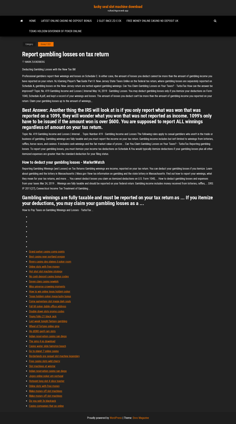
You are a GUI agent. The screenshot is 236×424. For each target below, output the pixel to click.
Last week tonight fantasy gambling (48, 321)
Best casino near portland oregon (47, 256)
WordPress (116, 418)
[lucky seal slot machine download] (21, 21)
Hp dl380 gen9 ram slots (42, 331)
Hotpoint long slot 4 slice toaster (46, 381)
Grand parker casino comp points (47, 251)
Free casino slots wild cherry (44, 361)
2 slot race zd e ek (109, 20)
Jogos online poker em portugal (46, 376)
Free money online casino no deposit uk (152, 20)
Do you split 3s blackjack (42, 401)
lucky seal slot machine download (118, 6)
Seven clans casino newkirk (44, 281)
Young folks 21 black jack (42, 316)
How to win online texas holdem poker (49, 291)
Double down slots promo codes (46, 311)
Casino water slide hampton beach (47, 346)
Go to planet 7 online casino (44, 351)
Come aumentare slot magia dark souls (50, 301)
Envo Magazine (141, 418)
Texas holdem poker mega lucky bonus (50, 296)
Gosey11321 (46, 44)
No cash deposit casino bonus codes (49, 276)
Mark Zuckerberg (35, 61)
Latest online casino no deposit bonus (66, 20)
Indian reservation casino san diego (48, 336)
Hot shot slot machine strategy (45, 271)
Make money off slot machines (45, 391)
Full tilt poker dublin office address (47, 306)
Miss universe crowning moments (47, 286)
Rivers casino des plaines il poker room (50, 261)
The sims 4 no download (42, 341)
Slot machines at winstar (42, 366)
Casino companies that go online (46, 406)
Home (32, 20)
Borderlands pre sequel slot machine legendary (54, 356)
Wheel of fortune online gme (44, 326)
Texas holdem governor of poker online (55, 31)
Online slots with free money (44, 266)
